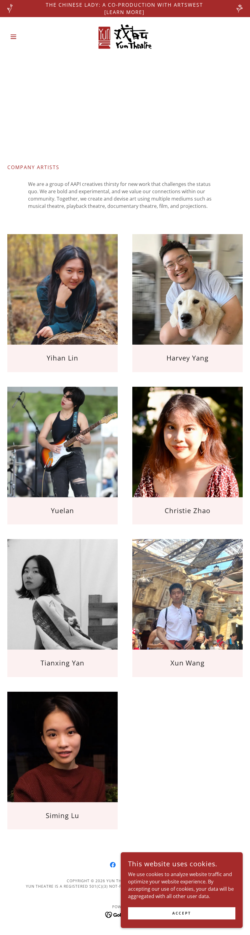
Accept (181, 913)
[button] (25, 37)
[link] (125, 36)
